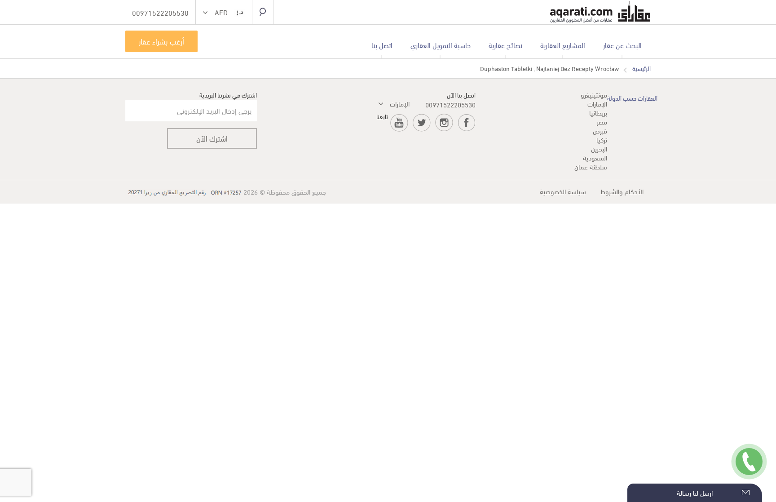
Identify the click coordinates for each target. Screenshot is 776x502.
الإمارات (597, 103)
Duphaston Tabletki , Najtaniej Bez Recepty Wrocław (549, 68)
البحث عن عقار (622, 45)
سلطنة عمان (590, 166)
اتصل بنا (381, 45)
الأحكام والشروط (622, 191)
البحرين (599, 148)
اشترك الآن (212, 138)
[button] (224, 13)
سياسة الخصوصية (563, 191)
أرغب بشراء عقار (161, 41)
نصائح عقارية (505, 45)
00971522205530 (450, 104)
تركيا (601, 139)
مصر (602, 121)
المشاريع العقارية (562, 45)
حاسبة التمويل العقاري (440, 45)
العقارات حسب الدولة (632, 97)
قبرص (600, 130)
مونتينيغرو (594, 94)
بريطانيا (598, 112)
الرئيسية (641, 68)
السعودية (595, 157)
